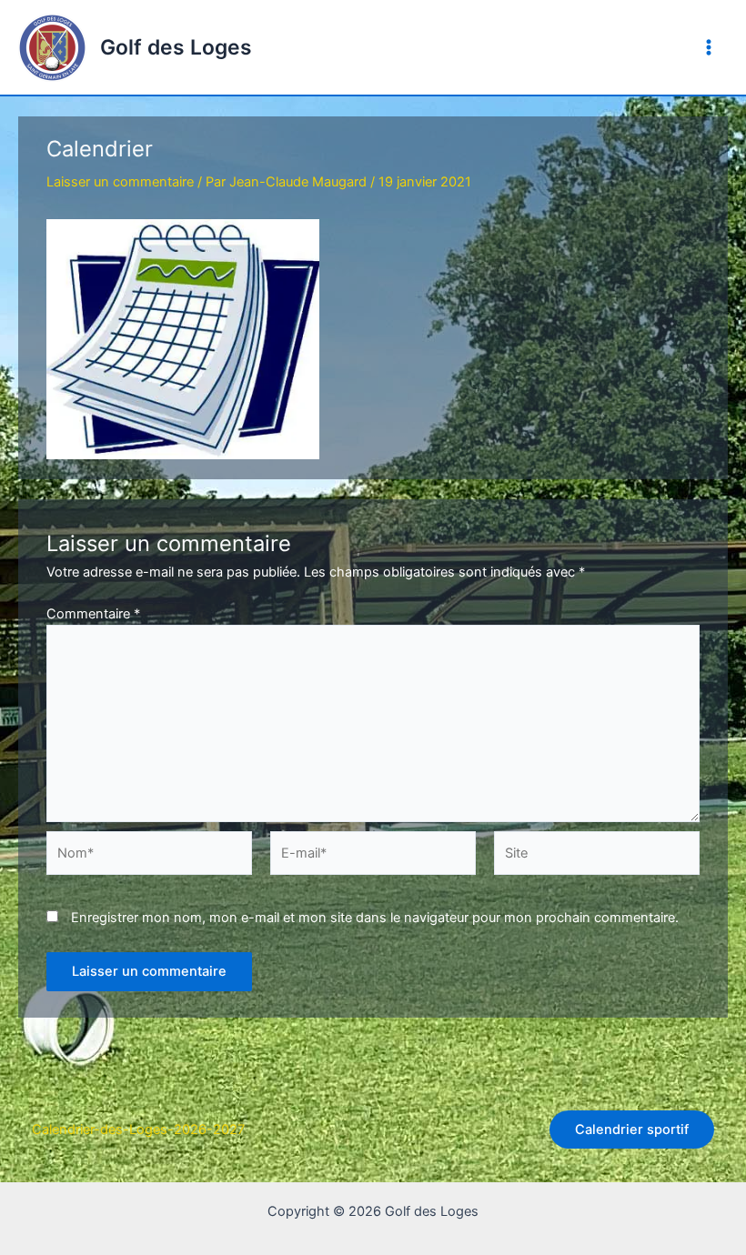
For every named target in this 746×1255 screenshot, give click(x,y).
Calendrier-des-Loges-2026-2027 (138, 1129)
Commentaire (93, 614)
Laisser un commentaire (120, 182)
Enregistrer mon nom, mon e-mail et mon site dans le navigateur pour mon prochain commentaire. (375, 917)
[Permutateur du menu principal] (709, 47)
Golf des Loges (176, 47)
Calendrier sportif (632, 1129)
